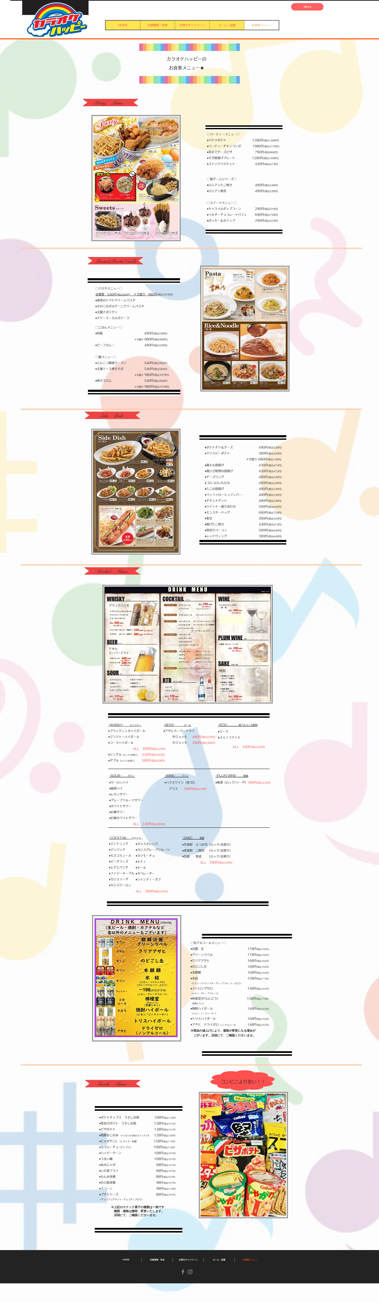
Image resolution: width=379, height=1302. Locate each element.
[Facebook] (183, 1272)
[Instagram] (190, 1272)
